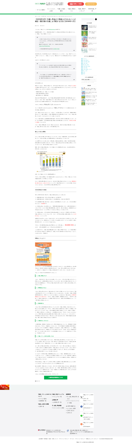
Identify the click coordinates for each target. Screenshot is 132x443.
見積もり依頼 (76, 4)
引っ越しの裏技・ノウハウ (87, 69)
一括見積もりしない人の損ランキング (92, 44)
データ (92, 79)
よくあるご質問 (71, 408)
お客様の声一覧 (57, 402)
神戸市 (82, 82)
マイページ (91, 4)
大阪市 (86, 82)
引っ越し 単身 (85, 63)
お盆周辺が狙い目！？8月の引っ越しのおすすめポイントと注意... (91, 96)
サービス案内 (42, 398)
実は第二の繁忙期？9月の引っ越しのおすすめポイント (92, 38)
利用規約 (46, 438)
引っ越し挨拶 (85, 67)
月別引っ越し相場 (85, 79)
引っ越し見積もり (86, 60)
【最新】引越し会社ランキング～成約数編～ (92, 32)
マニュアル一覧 (57, 396)
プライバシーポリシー (64, 438)
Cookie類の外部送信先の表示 (106, 438)
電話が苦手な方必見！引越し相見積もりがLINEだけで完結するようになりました (92, 27)
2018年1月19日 (56, 48)
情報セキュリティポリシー (92, 438)
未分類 (84, 73)
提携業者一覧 (42, 400)
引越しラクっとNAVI (37, 16)
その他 (84, 72)
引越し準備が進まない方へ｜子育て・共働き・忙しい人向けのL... (90, 100)
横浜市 (84, 82)
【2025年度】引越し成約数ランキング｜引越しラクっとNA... (91, 104)
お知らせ (69, 412)
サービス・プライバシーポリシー (77, 438)
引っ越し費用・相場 (43, 16)
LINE (94, 79)
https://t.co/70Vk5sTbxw (44, 46)
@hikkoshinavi (52, 29)
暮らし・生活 (85, 70)
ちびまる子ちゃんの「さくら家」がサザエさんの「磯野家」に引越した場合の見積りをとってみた (92, 49)
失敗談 (90, 79)
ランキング (84, 58)
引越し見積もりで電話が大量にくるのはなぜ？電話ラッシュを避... (90, 89)
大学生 (88, 82)
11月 (90, 82)
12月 (91, 82)
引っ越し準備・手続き (86, 66)
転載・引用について (53, 438)
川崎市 (93, 82)
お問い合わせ (70, 410)
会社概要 (41, 438)
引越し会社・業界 (86, 64)
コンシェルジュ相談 (58, 408)
